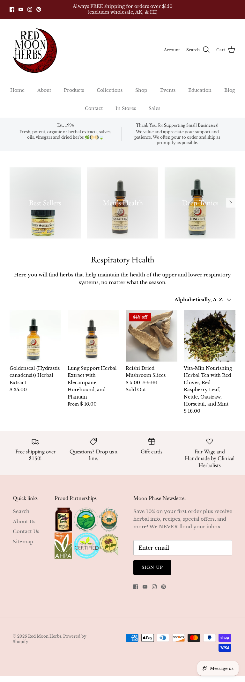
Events (167, 90)
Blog (229, 90)
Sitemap (23, 542)
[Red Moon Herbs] (34, 50)
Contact (94, 108)
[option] (45, 202)
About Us (24, 521)
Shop (141, 90)
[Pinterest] (38, 9)
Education (200, 90)
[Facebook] (12, 9)
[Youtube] (21, 9)
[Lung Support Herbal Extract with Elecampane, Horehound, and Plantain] (93, 336)
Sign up (152, 567)
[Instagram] (29, 9)
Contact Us (26, 531)
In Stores (125, 108)
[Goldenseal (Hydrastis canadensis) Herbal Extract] (35, 336)
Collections (109, 90)
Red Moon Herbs (44, 636)
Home (17, 90)
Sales (154, 108)
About (44, 90)
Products (74, 90)
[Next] (230, 203)
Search (21, 511)
